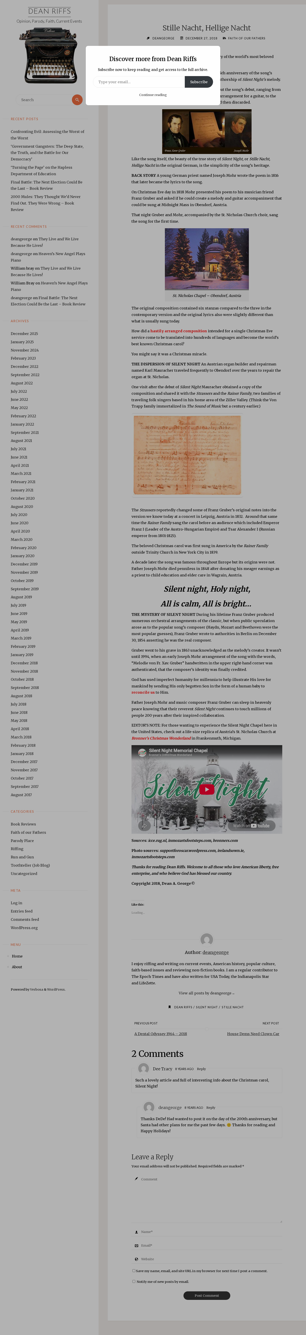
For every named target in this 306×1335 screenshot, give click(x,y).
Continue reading (153, 95)
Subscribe (199, 82)
